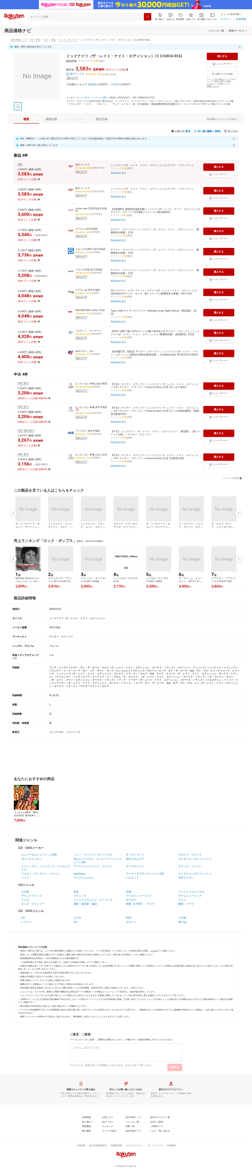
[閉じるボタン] (240, 47)
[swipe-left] (14, 513)
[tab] (26, 119)
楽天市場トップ (18, 40)
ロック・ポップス (68, 40)
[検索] (147, 16)
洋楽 (53, 40)
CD (45, 40)
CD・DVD (35, 40)
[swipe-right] (238, 513)
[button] (171, 16)
